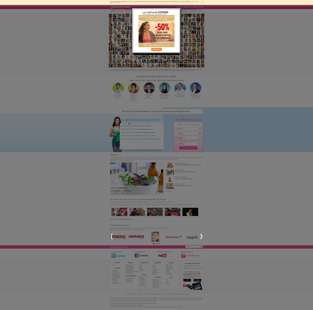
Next (201, 236)
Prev (111, 236)
